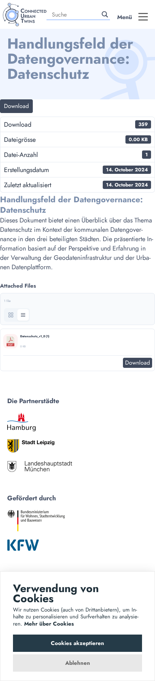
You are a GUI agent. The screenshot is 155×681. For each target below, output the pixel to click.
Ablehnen (77, 663)
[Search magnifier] (105, 14)
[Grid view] (11, 315)
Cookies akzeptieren (77, 643)
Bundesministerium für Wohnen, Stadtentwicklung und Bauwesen (36, 520)
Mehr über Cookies (49, 624)
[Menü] (143, 21)
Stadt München (39, 466)
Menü (124, 17)
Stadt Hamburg (21, 422)
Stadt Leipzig (30, 445)
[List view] (23, 315)
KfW (23, 545)
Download (16, 106)
